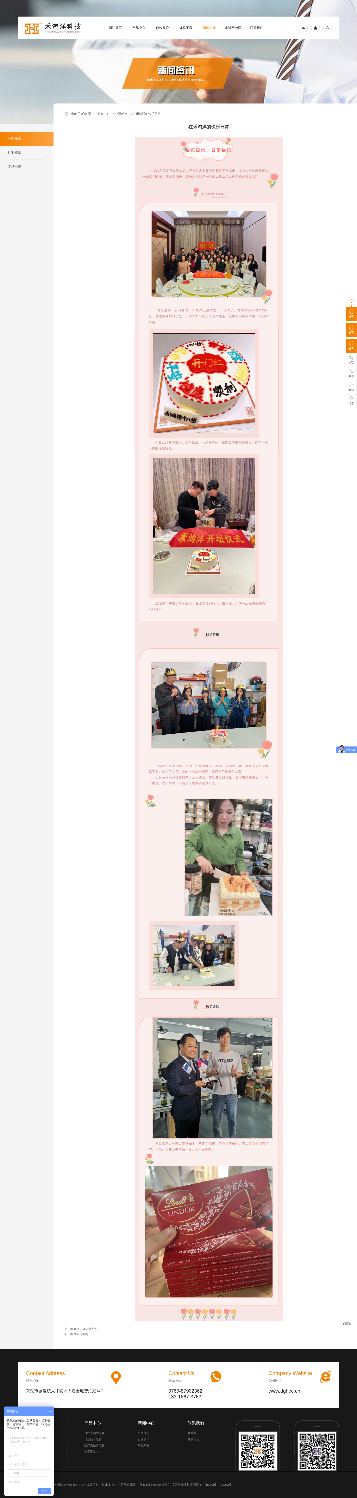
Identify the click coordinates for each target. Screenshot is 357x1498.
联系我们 (256, 28)
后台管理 (180, 1484)
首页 (88, 114)
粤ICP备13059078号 (154, 1484)
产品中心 (138, 28)
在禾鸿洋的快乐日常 (147, 114)
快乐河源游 (81, 1334)
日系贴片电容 (93, 1439)
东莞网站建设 (126, 1484)
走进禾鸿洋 (233, 28)
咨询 (351, 316)
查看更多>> (91, 1451)
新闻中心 (103, 114)
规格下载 (186, 28)
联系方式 (193, 1433)
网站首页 (115, 28)
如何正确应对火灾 (85, 1329)
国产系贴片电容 (94, 1445)
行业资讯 (143, 1439)
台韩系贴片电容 (94, 1433)
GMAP (225, 1484)
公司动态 (121, 114)
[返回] (347, 1323)
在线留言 (193, 1439)
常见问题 (143, 1445)
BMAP (210, 1484)
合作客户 (162, 28)
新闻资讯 (209, 28)
